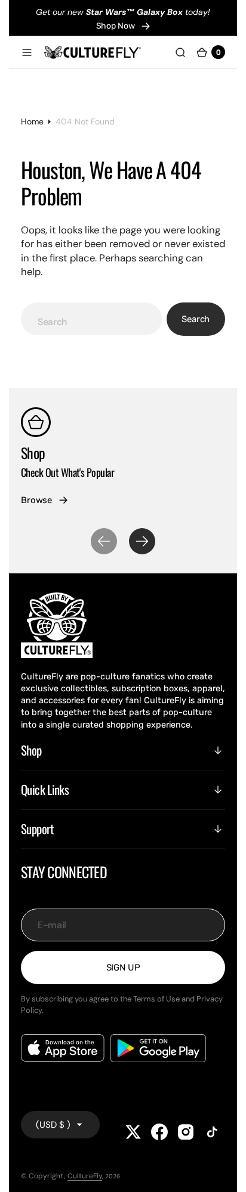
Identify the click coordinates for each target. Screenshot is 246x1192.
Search (196, 319)
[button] (27, 52)
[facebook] (159, 1132)
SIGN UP (123, 967)
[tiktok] (212, 1132)
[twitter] (133, 1132)
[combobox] (91, 318)
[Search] (180, 52)
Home (32, 121)
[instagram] (186, 1132)
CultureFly (84, 1176)
